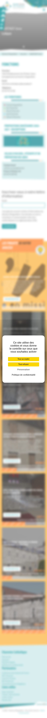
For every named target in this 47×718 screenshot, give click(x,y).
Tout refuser (23, 364)
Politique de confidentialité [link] (23, 375)
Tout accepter (23, 359)
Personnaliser (23, 369)
